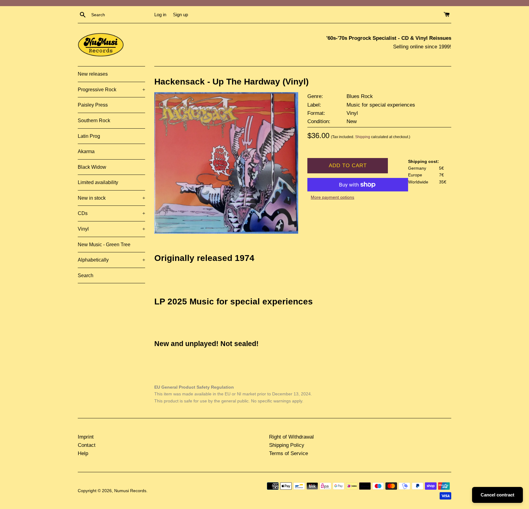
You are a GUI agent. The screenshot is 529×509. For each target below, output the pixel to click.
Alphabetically (111, 259)
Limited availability (98, 182)
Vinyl (111, 229)
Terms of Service (288, 453)
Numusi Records (130, 490)
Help (83, 453)
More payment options (332, 197)
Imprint (86, 437)
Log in (160, 14)
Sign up (180, 14)
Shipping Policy (286, 445)
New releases (93, 74)
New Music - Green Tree (104, 244)
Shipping (362, 137)
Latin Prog (89, 136)
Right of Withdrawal (291, 437)
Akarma (86, 151)
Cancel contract (497, 494)
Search (85, 275)
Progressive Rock (111, 89)
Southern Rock (94, 120)
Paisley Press (93, 104)
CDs (111, 213)
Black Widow (92, 167)
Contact (87, 445)
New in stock (111, 198)
